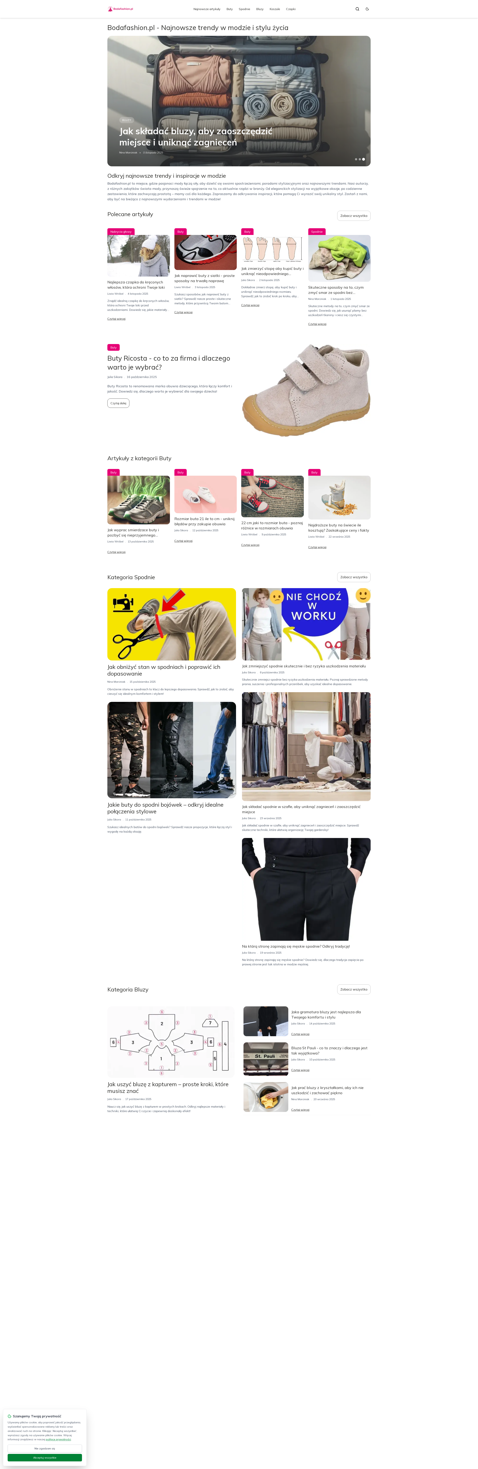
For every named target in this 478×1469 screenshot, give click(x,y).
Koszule (275, 9)
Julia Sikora (248, 280)
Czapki (291, 9)
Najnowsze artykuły (207, 9)
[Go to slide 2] (360, 159)
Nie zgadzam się (45, 1448)
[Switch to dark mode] (367, 9)
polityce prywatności (58, 1439)
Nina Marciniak (128, 152)
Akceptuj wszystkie (44, 1457)
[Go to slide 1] (356, 159)
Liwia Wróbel (115, 293)
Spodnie (244, 9)
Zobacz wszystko (353, 216)
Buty (229, 9)
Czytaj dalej (118, 403)
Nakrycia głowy (121, 231)
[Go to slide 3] (363, 159)
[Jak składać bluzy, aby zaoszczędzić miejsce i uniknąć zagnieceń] (239, 101)
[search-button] (357, 9)
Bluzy (260, 9)
